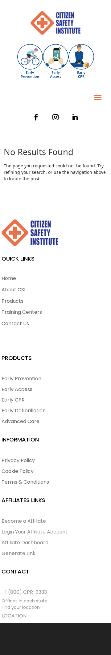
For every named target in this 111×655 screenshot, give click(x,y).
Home (9, 278)
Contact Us (15, 323)
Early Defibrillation (24, 410)
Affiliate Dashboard (25, 542)
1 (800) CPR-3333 (26, 592)
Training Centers (22, 312)
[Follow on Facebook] (38, 117)
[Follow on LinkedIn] (75, 117)
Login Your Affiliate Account (35, 531)
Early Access (17, 389)
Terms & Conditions (25, 481)
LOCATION (14, 615)
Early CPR (13, 399)
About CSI (13, 289)
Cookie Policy (18, 471)
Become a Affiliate (24, 521)
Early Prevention (21, 378)
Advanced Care (20, 421)
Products (12, 301)
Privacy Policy (18, 460)
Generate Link (18, 553)
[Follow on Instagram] (57, 117)
